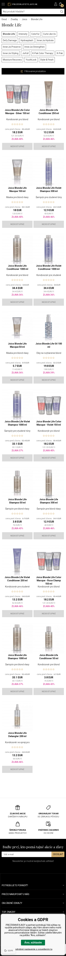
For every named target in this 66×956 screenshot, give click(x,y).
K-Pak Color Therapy (42, 53)
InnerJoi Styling (10, 53)
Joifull (25, 53)
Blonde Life (9, 34)
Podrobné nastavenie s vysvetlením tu (33, 949)
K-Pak (60, 53)
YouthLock (31, 59)
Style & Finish (47, 59)
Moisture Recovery (12, 59)
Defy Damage (10, 40)
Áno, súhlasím (33, 942)
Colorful (35, 34)
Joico (24, 19)
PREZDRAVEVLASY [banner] (22, 4)
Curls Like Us (49, 34)
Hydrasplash (27, 40)
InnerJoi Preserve (12, 47)
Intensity (23, 34)
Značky (14, 19)
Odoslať (58, 854)
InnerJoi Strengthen (35, 47)
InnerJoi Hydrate (45, 40)
